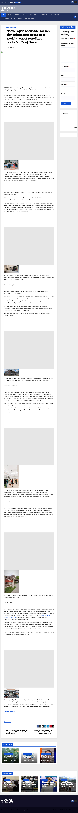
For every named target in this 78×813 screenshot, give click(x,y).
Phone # (64, 84)
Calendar (44, 15)
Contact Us (49, 809)
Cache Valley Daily (11, 27)
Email (62, 75)
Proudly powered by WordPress (9, 809)
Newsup (23, 809)
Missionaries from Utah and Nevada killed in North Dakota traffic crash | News (42, 731)
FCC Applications (73, 809)
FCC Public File (63, 809)
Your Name (65, 66)
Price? (63, 94)
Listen (17, 15)
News (24, 15)
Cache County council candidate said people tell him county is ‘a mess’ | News (17, 731)
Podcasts (33, 15)
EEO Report (56, 809)
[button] (72, 17)
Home (9, 15)
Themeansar (30, 809)
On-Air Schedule (56, 15)
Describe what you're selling (67, 44)
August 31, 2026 (10, 786)
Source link (7, 722)
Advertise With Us (9, 18)
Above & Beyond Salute (26, 18)
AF (15, 760)
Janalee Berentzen (9, 711)
